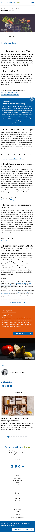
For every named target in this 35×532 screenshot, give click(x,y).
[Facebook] (19, 466)
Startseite (3, 8)
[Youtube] (23, 467)
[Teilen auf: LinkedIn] (8, 386)
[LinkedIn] (12, 466)
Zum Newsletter (21, 529)
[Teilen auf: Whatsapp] (5, 386)
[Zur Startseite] (10, 3)
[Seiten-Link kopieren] (3, 386)
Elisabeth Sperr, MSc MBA (17, 373)
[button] (8, 437)
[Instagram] (16, 466)
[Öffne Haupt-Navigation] (33, 2)
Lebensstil (11, 8)
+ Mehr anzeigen (17, 303)
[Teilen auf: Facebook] (11, 386)
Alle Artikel (18, 8)
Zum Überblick (21, 333)
